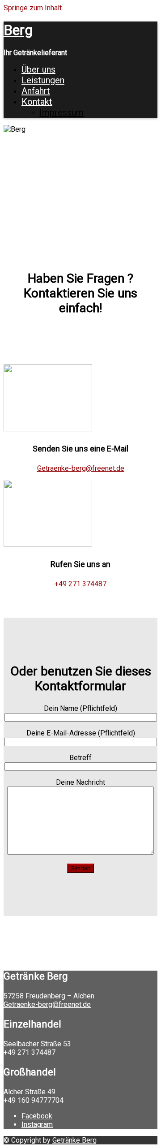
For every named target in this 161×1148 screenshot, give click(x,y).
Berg (18, 30)
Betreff (80, 757)
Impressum (61, 112)
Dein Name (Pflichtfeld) (80, 708)
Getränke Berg (74, 1140)
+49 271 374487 (80, 584)
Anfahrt (35, 91)
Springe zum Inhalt (33, 8)
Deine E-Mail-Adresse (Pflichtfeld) (80, 733)
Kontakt (36, 101)
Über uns (38, 69)
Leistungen (42, 80)
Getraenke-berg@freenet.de (80, 468)
